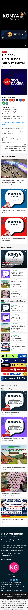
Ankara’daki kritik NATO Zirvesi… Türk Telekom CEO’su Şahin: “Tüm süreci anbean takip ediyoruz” (13, 182)
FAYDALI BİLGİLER (6, 262)
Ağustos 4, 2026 (6, 266)
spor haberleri (10, 133)
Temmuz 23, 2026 (15, 288)
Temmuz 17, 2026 (15, 349)
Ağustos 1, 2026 (15, 277)
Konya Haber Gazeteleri (10, 131)
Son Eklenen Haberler (12, 533)
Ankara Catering (15, 599)
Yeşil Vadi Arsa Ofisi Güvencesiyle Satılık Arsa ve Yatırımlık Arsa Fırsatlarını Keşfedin (14, 546)
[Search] (25, 45)
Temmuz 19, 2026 (15, 296)
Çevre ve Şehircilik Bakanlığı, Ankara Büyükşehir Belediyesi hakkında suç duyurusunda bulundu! (12, 140)
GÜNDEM (16, 128)
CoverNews (10, 596)
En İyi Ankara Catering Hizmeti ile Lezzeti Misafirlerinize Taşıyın (17, 273)
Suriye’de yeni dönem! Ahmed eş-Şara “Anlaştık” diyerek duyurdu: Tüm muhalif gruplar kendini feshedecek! (15, 147)
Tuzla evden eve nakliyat (15, 601)
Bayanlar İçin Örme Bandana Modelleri (12, 493)
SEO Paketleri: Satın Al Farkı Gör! (12, 264)
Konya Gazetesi (19, 130)
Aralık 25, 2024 (6, 66)
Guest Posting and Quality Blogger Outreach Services (11, 554)
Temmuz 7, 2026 (6, 214)
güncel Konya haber (9, 128)
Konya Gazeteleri (11, 130)
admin (12, 66)
